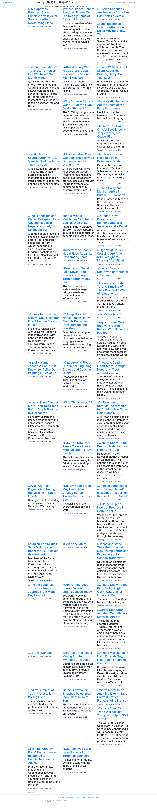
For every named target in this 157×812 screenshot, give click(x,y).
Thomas (38, 26)
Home (110, 2)
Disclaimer (89, 797)
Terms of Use (69, 797)
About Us (60, 797)
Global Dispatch (41, 2)
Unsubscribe (123, 2)
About (116, 2)
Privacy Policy (80, 797)
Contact (132, 2)
